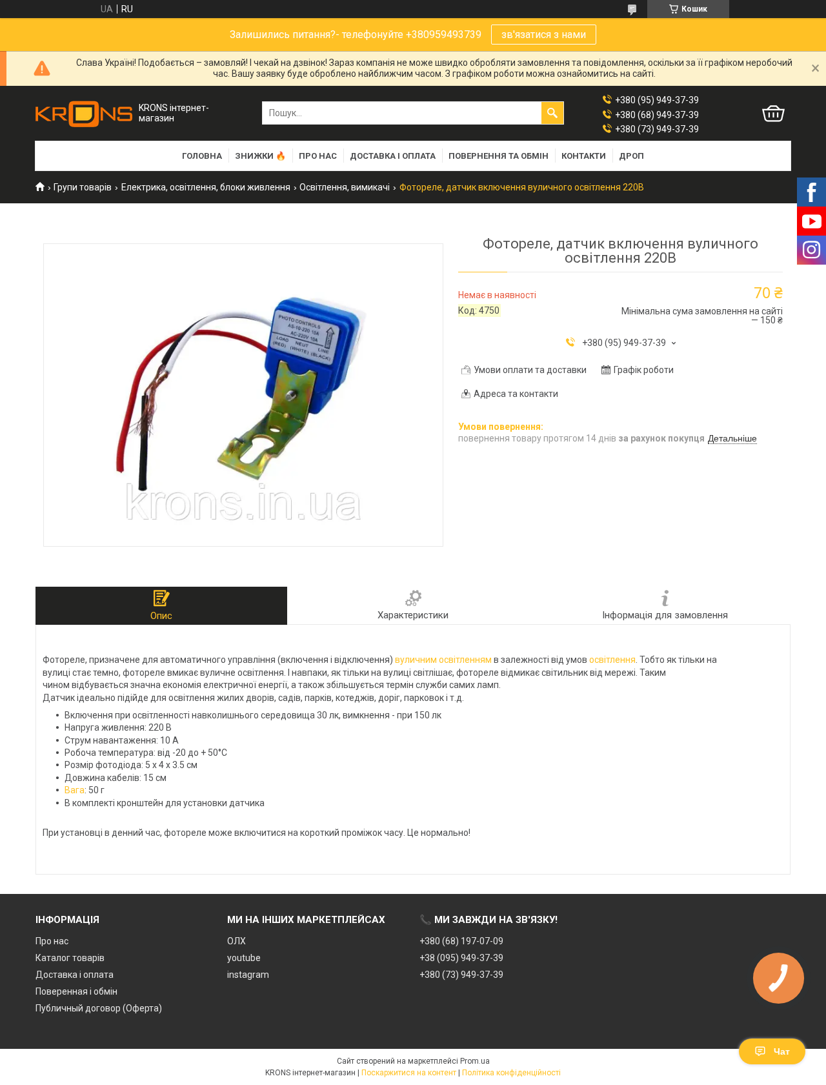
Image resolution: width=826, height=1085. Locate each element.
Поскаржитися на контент (408, 1072)
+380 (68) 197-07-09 (461, 941)
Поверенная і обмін (76, 991)
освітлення (612, 659)
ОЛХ (236, 941)
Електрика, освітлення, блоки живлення (205, 187)
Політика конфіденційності (511, 1072)
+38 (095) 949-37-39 (461, 958)
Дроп (631, 156)
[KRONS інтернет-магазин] (83, 113)
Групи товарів (83, 187)
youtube (244, 958)
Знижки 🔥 (260, 156)
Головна (202, 156)
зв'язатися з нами (543, 34)
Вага (75, 790)
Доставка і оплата (393, 156)
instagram (248, 974)
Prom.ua (475, 1061)
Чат (782, 1051)
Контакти (583, 156)
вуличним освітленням (443, 659)
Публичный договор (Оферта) (98, 1008)
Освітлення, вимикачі (344, 187)
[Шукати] (552, 113)
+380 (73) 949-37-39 (461, 974)
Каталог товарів (70, 958)
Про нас (318, 156)
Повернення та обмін (498, 156)
